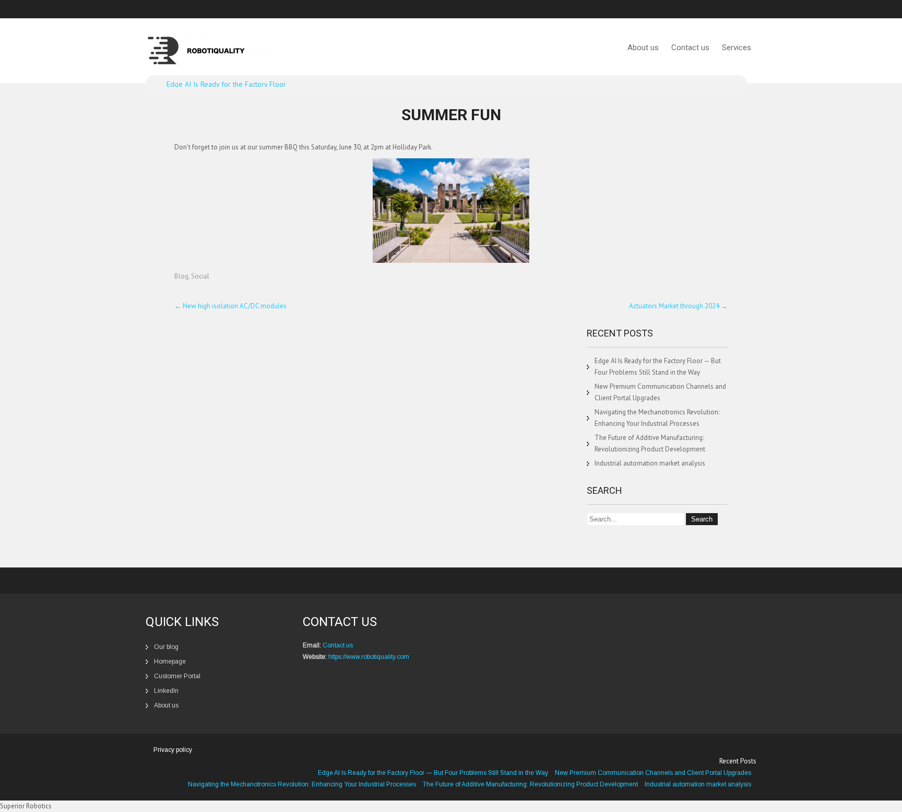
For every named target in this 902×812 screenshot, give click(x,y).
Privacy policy (172, 749)
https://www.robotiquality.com (368, 656)
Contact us (690, 47)
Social (200, 276)
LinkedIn (166, 690)
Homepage (170, 661)
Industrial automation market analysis (650, 463)
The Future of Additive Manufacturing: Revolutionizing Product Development (530, 784)
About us (643, 47)
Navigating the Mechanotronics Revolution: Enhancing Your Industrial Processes (302, 784)
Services (736, 47)
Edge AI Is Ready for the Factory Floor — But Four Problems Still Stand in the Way (433, 772)
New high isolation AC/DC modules (230, 305)
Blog (181, 276)
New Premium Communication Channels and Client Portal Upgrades (653, 772)
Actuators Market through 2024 (678, 305)
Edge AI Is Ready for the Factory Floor (226, 84)
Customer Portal (177, 676)
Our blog (166, 647)
